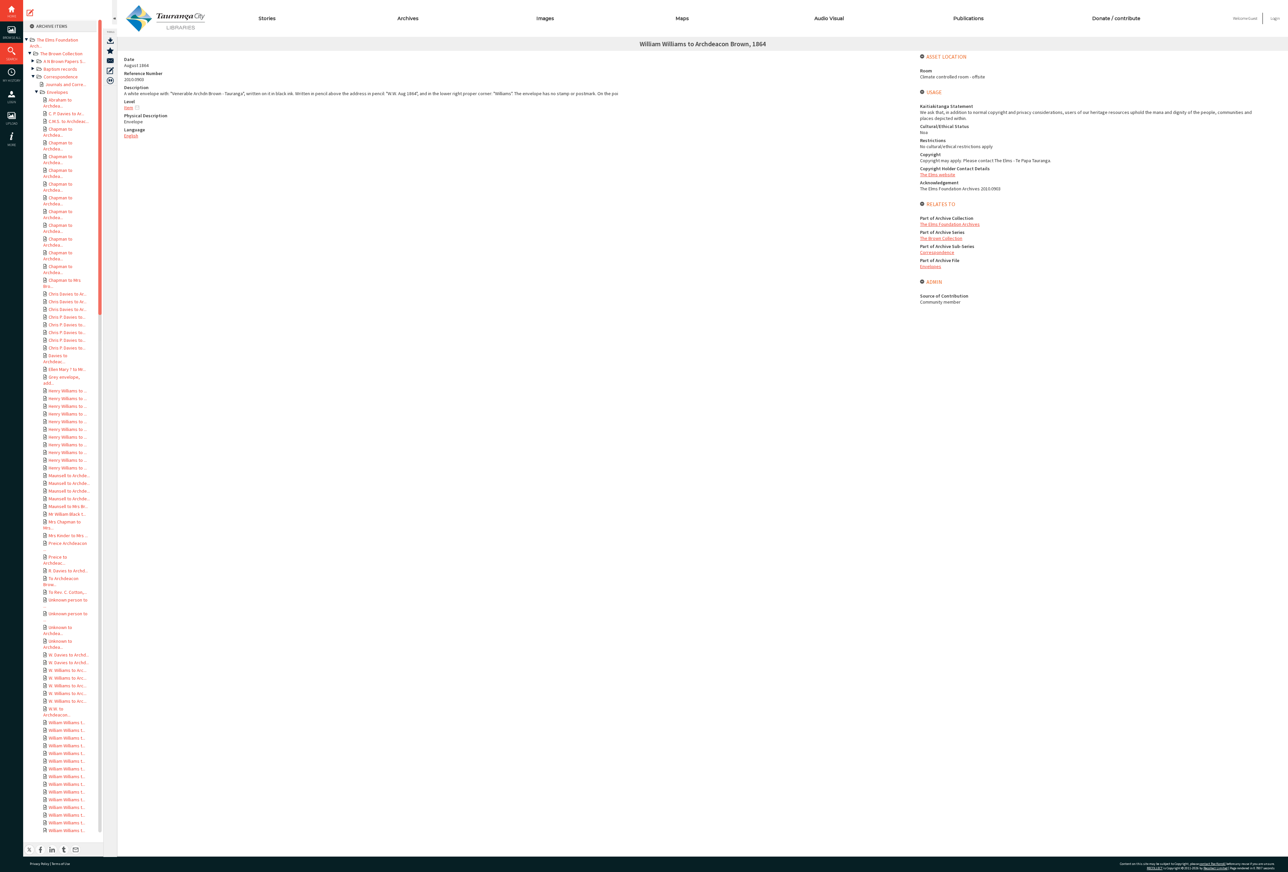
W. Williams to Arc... (68, 670)
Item (128, 108)
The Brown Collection (61, 54)
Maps (682, 18)
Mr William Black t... (67, 514)
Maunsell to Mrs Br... (68, 506)
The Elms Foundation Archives (950, 224)
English (131, 136)
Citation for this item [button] (110, 81)
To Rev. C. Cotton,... (68, 592)
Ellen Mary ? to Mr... (67, 369)
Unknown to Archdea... (57, 630)
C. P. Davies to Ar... (66, 114)
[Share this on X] (29, 846)
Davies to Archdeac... (55, 359)
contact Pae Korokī (1212, 864)
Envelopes (57, 92)
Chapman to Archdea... (57, 132)
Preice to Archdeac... (55, 560)
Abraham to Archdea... (57, 103)
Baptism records (60, 69)
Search (11, 59)
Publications (968, 18)
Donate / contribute (1116, 18)
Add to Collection (110, 51)
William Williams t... (67, 723)
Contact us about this (110, 61)
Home (11, 16)
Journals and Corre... (65, 84)
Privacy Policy (39, 864)
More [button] (11, 145)
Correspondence (61, 77)
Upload (11, 123)
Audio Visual (829, 18)
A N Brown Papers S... (65, 61)
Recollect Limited (1215, 868)
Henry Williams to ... (68, 391)
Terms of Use (61, 864)
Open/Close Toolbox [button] (114, 12)
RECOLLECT (1155, 868)
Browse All (12, 38)
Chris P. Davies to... (67, 317)
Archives (408, 18)
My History (11, 80)
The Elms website (937, 175)
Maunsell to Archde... (69, 476)
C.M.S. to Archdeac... (69, 121)
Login (11, 102)
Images (545, 18)
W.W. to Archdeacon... (56, 712)
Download (110, 41)
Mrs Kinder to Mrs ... (68, 536)
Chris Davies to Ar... (68, 294)
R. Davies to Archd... (68, 571)
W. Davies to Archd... (69, 655)
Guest (1252, 18)
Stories (267, 18)
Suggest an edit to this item (30, 12)
